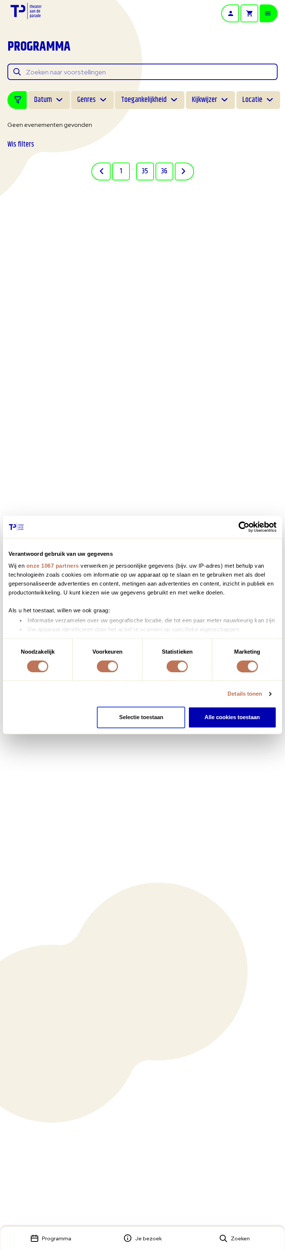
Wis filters (20, 144)
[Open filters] (17, 100)
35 (145, 171)
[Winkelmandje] (249, 13)
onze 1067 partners (52, 565)
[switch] (107, 666)
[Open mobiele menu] (269, 13)
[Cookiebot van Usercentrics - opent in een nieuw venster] (244, 526)
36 (164, 171)
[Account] (230, 13)
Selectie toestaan (141, 717)
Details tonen (244, 693)
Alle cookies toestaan (232, 717)
